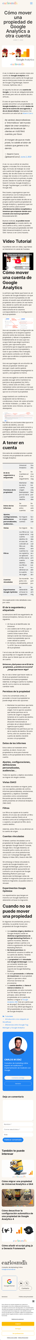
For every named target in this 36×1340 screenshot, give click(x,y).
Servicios (18, 1084)
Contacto (25, 1288)
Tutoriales (9, 1016)
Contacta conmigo (18, 1078)
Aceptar (18, 1324)
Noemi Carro (28, 113)
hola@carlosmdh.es (8, 1269)
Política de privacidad (26, 1297)
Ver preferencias (18, 1333)
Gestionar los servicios (18, 1319)
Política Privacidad (23, 1337)
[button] (33, 1301)
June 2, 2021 (25, 156)
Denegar (18, 1329)
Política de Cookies (12, 1337)
